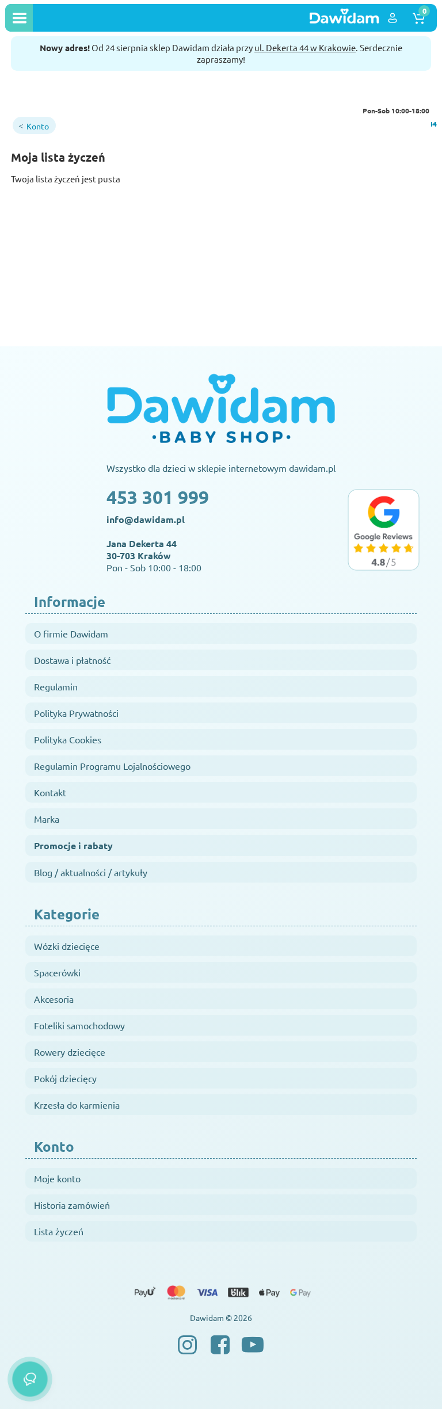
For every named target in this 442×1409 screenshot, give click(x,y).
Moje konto (57, 1178)
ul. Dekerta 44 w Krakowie (305, 47)
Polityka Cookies (67, 739)
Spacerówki (57, 972)
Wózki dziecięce (67, 946)
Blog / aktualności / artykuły (90, 872)
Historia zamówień (72, 1205)
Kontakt (50, 792)
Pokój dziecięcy (65, 1078)
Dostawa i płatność (72, 660)
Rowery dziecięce (69, 1051)
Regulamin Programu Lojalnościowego (112, 766)
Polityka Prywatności (76, 713)
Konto (37, 126)
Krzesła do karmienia (77, 1104)
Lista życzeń (58, 1231)
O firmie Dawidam (71, 633)
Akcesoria (54, 999)
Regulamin (56, 686)
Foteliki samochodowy (79, 1025)
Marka (46, 818)
